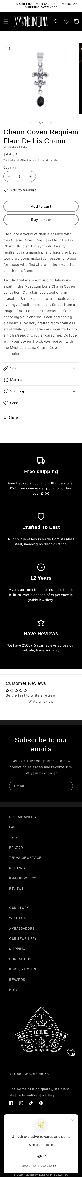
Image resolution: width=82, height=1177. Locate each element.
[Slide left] (31, 123)
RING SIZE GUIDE (23, 969)
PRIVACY (16, 847)
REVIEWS (16, 888)
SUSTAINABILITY (22, 817)
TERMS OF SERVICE (25, 858)
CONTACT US (20, 959)
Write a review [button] (40, 701)
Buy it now (41, 220)
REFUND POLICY (22, 878)
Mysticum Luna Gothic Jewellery (47, 1174)
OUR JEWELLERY (23, 938)
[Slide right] (51, 123)
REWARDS (17, 979)
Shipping (25, 160)
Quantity (9, 167)
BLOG (13, 990)
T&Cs (13, 837)
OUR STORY (19, 908)
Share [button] (13, 417)
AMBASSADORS (22, 928)
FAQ (12, 827)
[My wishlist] (66, 21)
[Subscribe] (68, 786)
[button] (6, 22)
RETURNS (17, 868)
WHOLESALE (19, 918)
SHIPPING (17, 949)
